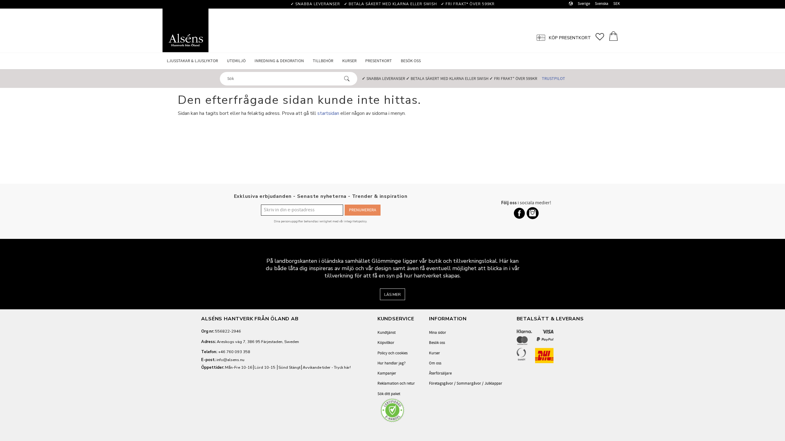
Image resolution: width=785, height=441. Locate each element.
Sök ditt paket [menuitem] (388, 393)
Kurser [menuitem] (349, 61)
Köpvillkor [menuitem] (385, 342)
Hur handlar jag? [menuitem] (391, 363)
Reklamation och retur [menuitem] (396, 383)
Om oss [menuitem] (435, 363)
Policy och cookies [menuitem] (392, 353)
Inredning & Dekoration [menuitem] (279, 61)
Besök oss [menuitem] (411, 61)
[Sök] (346, 78)
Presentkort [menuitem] (378, 61)
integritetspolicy (355, 221)
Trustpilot (553, 78)
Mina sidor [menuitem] (437, 332)
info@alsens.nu (230, 360)
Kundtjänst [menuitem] (386, 332)
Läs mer (392, 294)
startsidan (328, 113)
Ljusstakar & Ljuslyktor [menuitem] (192, 61)
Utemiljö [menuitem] (236, 61)
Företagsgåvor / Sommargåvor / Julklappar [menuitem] (465, 383)
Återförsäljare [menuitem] (440, 373)
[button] (602, 37)
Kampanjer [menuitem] (386, 373)
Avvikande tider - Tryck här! (327, 367)
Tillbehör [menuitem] (323, 61)
